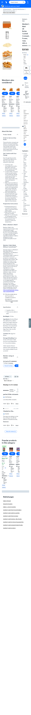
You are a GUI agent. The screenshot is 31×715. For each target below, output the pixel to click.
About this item (7, 131)
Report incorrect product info (11, 301)
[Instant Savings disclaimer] (5, 467)
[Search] (23, 2)
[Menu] (2, 2)
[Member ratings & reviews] (17, 356)
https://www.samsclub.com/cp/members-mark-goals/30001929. (13, 290)
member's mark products (9, 528)
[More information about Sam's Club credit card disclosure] (24, 141)
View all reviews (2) (11, 431)
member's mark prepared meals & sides (13, 525)
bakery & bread (7, 501)
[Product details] (17, 134)
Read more (25, 213)
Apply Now (25, 144)
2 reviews (10, 363)
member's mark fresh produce (10, 516)
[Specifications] (17, 307)
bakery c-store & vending (9, 507)
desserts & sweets (7, 504)
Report (17, 403)
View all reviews (8, 365)
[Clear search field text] (21, 2)
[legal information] (27, 54)
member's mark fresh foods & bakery (12, 510)
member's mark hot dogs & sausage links (13, 522)
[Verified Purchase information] (14, 390)
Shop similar (25, 78)
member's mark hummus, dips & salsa (12, 519)
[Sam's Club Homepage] (6, 2)
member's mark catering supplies (11, 513)
